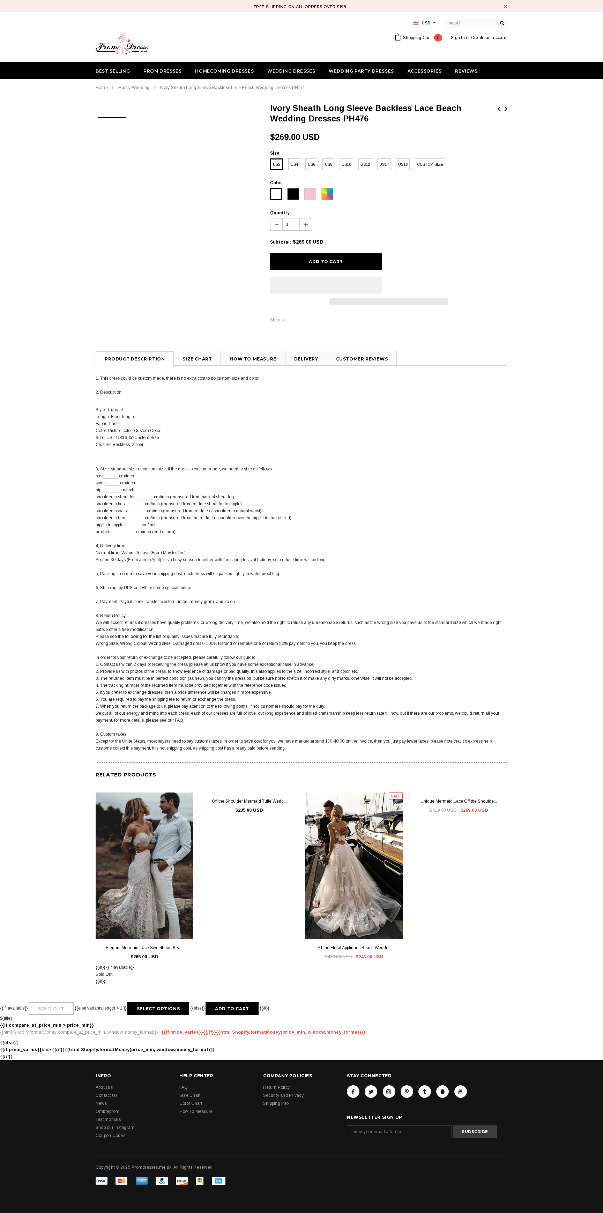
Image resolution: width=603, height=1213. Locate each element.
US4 (294, 164)
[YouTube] (460, 1091)
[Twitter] (371, 1091)
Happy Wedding (133, 87)
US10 (346, 164)
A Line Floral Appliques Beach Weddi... (354, 947)
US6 (311, 164)
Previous (499, 108)
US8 (328, 164)
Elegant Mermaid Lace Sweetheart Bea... (145, 947)
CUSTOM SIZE (430, 164)
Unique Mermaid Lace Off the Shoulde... (458, 801)
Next (506, 108)
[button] (326, 285)
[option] (112, 115)
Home (102, 87)
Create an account (489, 37)
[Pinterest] (407, 1091)
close (505, 6)
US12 (365, 164)
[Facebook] (353, 1091)
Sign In (458, 37)
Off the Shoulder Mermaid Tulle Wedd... (249, 801)
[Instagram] (389, 1091)
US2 (276, 164)
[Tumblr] (424, 1091)
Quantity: (280, 212)
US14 (384, 164)
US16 (403, 164)
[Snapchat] (442, 1091)
